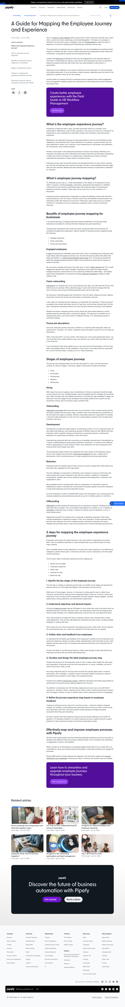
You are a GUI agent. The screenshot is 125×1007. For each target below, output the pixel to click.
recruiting (69, 185)
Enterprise (67, 960)
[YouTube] (113, 989)
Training (85, 959)
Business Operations (51, 959)
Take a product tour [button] (59, 782)
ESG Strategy (11, 963)
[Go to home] (9, 7)
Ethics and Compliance (14, 959)
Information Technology (33, 955)
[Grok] (106, 982)
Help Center (105, 937)
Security (104, 955)
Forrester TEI (87, 955)
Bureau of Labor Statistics (61, 38)
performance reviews (70, 681)
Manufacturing (30, 941)
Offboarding (50, 506)
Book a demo (114, 7)
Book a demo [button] (73, 899)
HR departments (90, 42)
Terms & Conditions (111, 997)
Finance (47, 937)
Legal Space (106, 966)
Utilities (28, 963)
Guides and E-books (89, 948)
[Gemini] (113, 982)
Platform (33, 7)
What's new (105, 959)
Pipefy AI (67, 963)
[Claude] (117, 982)
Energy (28, 959)
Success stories (12, 955)
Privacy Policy (97, 997)
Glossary (85, 952)
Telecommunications (32, 966)
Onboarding (50, 286)
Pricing (79, 7)
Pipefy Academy (107, 941)
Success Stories (88, 941)
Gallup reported (95, 267)
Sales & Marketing (50, 948)
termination (50, 510)
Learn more (89, 2)
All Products (67, 937)
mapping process (60, 608)
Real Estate (29, 944)
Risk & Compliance (50, 941)
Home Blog (16, 15)
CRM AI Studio (68, 944)
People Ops (59, 58)
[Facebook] (106, 989)
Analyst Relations (69, 967)
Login (106, 7)
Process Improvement (89, 974)
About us (9, 937)
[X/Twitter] (110, 989)
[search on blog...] (99, 15)
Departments (61, 7)
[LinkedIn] (102, 989)
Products (42, 7)
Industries (50, 7)
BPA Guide (86, 970)
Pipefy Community (107, 944)
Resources (71, 7)
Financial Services (31, 937)
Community (86, 963)
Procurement (49, 963)
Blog (84, 937)
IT (45, 966)
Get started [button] (50, 899)
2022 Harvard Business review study (75, 258)
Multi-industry (30, 948)
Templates (86, 944)
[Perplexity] (110, 982)
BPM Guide (86, 966)
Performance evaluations (81, 454)
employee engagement (89, 274)
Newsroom (10, 952)
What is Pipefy (11, 941)
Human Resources (30, 15)
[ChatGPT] (102, 982)
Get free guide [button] (57, 110)
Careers (9, 944)
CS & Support (49, 955)
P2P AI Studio (68, 941)
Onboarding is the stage (54, 410)
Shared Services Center (52, 944)
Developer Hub (106, 952)
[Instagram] (117, 989)
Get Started (105, 948)
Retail (27, 952)
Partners (9, 948)
